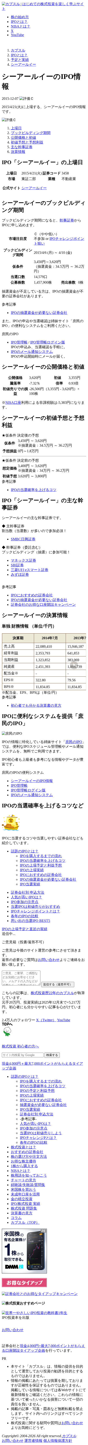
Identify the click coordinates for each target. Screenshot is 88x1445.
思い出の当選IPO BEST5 (30, 921)
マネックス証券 (23, 560)
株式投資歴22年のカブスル (52, 993)
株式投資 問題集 (24, 1208)
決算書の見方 (21, 1213)
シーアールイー (34, 188)
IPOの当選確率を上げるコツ (33, 490)
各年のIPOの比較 (24, 916)
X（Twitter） (46, 1020)
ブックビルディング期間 (31, 133)
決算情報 (18, 152)
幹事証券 (67, 220)
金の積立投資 (21, 1199)
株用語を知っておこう (29, 1175)
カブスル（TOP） (25, 1222)
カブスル (69, 1436)
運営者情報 (33, 1441)
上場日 (16, 128)
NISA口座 (13, 402)
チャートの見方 (23, 1180)
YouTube (17, 35)
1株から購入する (24, 1166)
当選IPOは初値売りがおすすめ (35, 906)
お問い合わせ (49, 960)
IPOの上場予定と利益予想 (41, 865)
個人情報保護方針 (57, 1441)
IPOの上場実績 (32, 870)
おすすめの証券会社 (27, 1152)
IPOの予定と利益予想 (37, 1091)
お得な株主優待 (23, 1161)
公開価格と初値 (23, 137)
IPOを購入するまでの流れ (41, 856)
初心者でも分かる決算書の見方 (36, 705)
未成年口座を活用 (25, 1194)
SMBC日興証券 (23, 539)
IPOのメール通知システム (32, 352)
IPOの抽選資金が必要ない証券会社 (39, 313)
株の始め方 (20, 17)
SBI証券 (17, 565)
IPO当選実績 (30, 884)
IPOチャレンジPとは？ (38, 1138)
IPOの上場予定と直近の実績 (24, 929)
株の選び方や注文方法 (29, 1156)
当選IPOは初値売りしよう (41, 1133)
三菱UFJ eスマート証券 (29, 570)
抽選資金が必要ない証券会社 (43, 1105)
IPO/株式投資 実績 (25, 1204)
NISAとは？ (20, 26)
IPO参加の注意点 (24, 902)
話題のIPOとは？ (24, 851)
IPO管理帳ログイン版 (47, 342)
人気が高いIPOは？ (26, 897)
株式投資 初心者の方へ (20, 1046)
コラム (16, 1218)
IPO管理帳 (19, 342)
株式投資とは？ (23, 1147)
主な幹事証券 (21, 147)
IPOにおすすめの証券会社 (32, 595)
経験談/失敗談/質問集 (28, 1185)
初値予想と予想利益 (27, 142)
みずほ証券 (20, 574)
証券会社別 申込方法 (27, 892)
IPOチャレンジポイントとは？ (35, 911)
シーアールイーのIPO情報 (32, 781)
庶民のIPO (73, 742)
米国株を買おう (23, 1189)
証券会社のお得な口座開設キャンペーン (43, 604)
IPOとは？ (19, 22)
